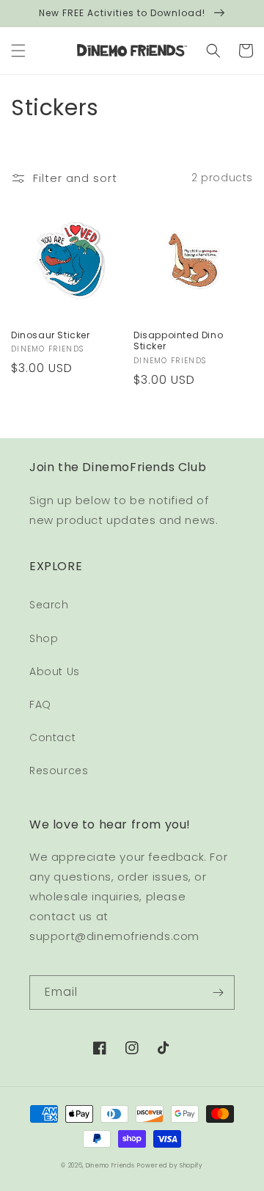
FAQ (40, 704)
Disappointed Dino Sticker (178, 340)
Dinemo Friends (110, 1165)
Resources (58, 770)
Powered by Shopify (170, 1165)
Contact (52, 737)
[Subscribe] (218, 992)
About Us (54, 671)
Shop (43, 638)
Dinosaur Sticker (50, 335)
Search (49, 604)
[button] (18, 50)
